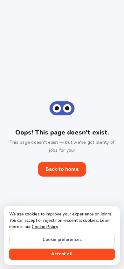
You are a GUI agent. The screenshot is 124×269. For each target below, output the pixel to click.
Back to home (62, 169)
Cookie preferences (62, 240)
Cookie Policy (45, 227)
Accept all (62, 254)
